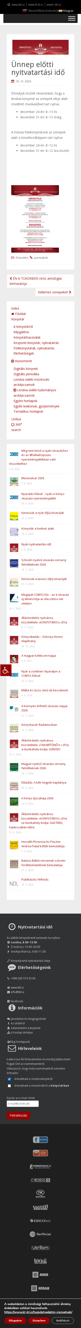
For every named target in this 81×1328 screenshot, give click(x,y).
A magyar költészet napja (38, 656)
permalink (41, 258)
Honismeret (23, 361)
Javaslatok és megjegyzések (28, 1019)
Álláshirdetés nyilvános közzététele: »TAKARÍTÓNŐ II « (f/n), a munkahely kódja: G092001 (45, 744)
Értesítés (22, 258)
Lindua (16, 419)
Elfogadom (15, 1320)
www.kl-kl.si (35, 4)
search (16, 430)
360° (18, 424)
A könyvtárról (23, 326)
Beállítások (62, 1320)
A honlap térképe (22, 1032)
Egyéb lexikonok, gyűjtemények (36, 406)
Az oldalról (18, 1023)
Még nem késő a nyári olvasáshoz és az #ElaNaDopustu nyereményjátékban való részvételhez (38, 457)
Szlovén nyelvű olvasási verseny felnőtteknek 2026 (43, 562)
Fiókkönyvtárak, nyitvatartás (34, 348)
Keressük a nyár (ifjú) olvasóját (42, 513)
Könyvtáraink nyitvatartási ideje (30, 961)
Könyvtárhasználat (27, 337)
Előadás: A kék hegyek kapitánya (43, 782)
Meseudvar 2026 (32, 478)
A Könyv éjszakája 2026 (37, 798)
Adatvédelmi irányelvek (25, 1028)
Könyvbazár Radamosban (39, 725)
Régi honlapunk (20, 1042)
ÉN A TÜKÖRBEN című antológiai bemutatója (36, 281)
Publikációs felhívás (35, 879)
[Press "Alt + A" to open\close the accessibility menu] (5, 670)
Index (15, 308)
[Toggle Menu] (71, 18)
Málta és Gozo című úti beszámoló (44, 690)
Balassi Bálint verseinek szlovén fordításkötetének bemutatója (43, 862)
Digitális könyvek (26, 368)
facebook (17, 1001)
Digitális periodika (26, 374)
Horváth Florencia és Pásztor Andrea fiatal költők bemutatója (43, 844)
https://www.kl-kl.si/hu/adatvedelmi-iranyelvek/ (38, 1312)
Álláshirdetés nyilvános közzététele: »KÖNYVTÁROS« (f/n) (44, 620)
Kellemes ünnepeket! (53, 292)
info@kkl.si (17, 992)
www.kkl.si (18, 4)
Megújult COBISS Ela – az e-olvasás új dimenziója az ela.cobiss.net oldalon (45, 599)
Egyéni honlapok (25, 401)
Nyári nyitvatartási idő (36, 544)
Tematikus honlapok (28, 411)
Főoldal (20, 314)
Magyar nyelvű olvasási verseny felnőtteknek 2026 (43, 766)
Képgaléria (21, 332)
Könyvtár (17, 319)
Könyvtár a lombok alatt (37, 528)
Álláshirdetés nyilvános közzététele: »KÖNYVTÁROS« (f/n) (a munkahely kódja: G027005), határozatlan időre (38, 820)
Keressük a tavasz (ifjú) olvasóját (44, 579)
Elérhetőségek (24, 353)
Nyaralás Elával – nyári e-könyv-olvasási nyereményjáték (43, 496)
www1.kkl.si (54, 4)
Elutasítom (39, 1320)
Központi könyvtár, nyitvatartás (36, 343)
